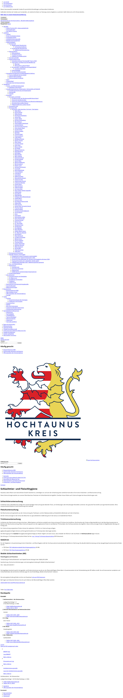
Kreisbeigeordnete (11, 37)
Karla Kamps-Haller (20, 217)
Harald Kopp (18, 226)
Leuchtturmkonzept (20, 69)
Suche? (2, 463)
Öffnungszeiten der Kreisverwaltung (16, 293)
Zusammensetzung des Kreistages (18, 300)
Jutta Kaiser (18, 215)
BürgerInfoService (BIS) (12, 290)
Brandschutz (12, 44)
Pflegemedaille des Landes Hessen (21, 104)
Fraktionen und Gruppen (15, 301)
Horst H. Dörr (18, 200)
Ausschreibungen (11, 286)
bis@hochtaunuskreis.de (14, 606)
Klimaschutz (9, 312)
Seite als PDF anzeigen (6, 646)
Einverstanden (4, 19)
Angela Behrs (18, 198)
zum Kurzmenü (7, 5)
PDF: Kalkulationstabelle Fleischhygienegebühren (22, 547)
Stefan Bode (18, 192)
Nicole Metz (18, 248)
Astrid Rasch (18, 234)
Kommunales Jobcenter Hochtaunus (13, 351)
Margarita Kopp (19, 225)
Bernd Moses (18, 122)
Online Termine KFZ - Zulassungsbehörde (17, 28)
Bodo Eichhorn (19, 186)
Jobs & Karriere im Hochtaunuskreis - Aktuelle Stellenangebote (17, 20)
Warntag (17, 64)
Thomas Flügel (19, 134)
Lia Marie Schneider (20, 237)
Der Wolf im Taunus (11, 31)
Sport (7, 79)
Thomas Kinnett (19, 220)
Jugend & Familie (7, 327)
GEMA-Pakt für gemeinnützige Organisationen (24, 272)
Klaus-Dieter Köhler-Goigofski (23, 190)
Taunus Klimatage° (11, 317)
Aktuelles (5, 26)
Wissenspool (12, 265)
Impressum (6, 696)
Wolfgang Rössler (19, 139)
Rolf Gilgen (18, 153)
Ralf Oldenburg (19, 151)
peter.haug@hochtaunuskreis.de (16, 625)
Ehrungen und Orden (14, 97)
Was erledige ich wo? (11, 292)
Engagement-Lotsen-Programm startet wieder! (24, 256)
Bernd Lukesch (19, 164)
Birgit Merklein (19, 229)
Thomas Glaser (19, 208)
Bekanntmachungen (11, 287)
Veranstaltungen (10, 29)
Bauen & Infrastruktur (9, 324)
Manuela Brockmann (20, 178)
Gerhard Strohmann (20, 167)
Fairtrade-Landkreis (11, 322)
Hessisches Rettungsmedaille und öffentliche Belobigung (27, 101)
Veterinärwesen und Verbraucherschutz (14, 480)
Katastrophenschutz (14, 59)
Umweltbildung (10, 315)
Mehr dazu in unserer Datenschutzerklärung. (13, 14)
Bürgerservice (7, 289)
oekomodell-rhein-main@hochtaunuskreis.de (13, 582)
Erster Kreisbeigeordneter (13, 36)
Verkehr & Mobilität (8, 334)
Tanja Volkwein (19, 172)
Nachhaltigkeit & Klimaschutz (11, 311)
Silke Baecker (18, 195)
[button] (9, 24)
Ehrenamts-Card (13, 106)
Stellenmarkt (12, 282)
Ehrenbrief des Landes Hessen (20, 103)
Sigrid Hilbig (18, 161)
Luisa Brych (18, 173)
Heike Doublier (19, 187)
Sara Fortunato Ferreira (21, 126)
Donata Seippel (19, 159)
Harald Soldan (18, 129)
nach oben (15, 646)
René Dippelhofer (19, 170)
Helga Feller (18, 203)
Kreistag (8, 298)
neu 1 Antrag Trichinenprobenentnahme (43, 536)
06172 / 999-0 (12, 608)
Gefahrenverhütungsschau (22, 50)
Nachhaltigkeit (10, 314)
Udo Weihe (18, 175)
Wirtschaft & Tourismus (9, 335)
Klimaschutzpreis (10, 318)
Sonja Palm (18, 117)
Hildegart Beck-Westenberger (23, 197)
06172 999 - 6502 (12, 640)
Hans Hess (17, 145)
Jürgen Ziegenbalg (19, 243)
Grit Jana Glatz (18, 189)
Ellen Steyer (18, 142)
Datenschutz (15, 270)
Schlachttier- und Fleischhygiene (12, 482)
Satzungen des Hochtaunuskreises (15, 83)
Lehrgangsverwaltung (20, 47)
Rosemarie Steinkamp (21, 115)
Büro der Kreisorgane (12, 306)
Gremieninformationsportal (13, 309)
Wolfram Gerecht (19, 245)
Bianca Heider (18, 147)
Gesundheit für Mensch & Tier (11, 479)
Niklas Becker (18, 114)
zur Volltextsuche (8, 6)
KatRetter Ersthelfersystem (19, 56)
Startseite (6, 476)
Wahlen (8, 304)
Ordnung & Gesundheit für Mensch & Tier (14, 330)
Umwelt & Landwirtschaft (10, 329)
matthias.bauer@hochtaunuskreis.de (17, 633)
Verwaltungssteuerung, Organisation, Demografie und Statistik (23, 89)
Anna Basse (18, 193)
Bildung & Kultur (7, 326)
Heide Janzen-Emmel (20, 181)
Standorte (6, 686)
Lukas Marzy (18, 137)
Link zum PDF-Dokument (38, 577)
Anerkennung (15, 267)
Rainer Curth (18, 165)
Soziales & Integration (9, 332)
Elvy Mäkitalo (18, 228)
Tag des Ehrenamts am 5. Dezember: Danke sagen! (25, 261)
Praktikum (12, 281)
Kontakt (8, 295)
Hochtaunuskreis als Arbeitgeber (18, 276)
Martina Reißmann (20, 162)
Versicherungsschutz (17, 268)
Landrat (8, 34)
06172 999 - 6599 (12, 615)
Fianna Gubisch (19, 136)
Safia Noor (17, 251)
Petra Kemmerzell (19, 218)
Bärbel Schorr (18, 239)
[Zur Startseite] (50, 460)
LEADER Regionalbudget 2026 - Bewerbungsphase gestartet (28, 262)
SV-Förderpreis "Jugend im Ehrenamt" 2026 (23, 257)
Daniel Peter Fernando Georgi (23, 206)
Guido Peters (18, 184)
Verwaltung (6, 84)
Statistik (11, 93)
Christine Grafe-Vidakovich (22, 211)
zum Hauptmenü (7, 3)
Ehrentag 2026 (13, 108)
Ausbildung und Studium (15, 279)
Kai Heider (17, 148)
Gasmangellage (16, 70)
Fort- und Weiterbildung (15, 264)
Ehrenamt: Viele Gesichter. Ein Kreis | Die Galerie (25, 109)
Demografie (12, 92)
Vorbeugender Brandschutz (19, 48)
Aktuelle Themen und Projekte (17, 254)
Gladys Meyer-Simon (20, 231)
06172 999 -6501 (12, 632)
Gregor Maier (18, 118)
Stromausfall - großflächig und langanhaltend (24, 67)
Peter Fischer (18, 204)
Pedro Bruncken (19, 250)
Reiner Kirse (18, 222)
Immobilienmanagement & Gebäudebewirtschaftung (20, 73)
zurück (2, 644)
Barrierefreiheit (7, 693)
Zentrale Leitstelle (14, 58)
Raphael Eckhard (19, 158)
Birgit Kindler (18, 154)
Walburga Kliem (19, 176)
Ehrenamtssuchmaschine (16, 253)
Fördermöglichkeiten (14, 273)
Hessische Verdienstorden (19, 100)
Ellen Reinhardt (19, 236)
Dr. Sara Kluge (18, 223)
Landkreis (6, 33)
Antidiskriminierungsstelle (13, 39)
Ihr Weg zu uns (13, 278)
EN (3, 338)
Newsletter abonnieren (15, 87)
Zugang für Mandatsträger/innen (15, 307)
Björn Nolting (18, 156)
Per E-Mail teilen (8, 589)
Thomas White (19, 242)
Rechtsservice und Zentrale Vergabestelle (17, 284)
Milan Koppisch (19, 247)
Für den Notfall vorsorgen (19, 72)
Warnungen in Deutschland (22, 65)
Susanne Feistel (19, 143)
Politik (5, 297)
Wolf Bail (17, 133)
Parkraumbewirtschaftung (16, 78)
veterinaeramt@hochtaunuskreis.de (17, 616)
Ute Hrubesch (18, 212)
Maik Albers (18, 111)
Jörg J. (16, 214)
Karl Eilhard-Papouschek (21, 201)
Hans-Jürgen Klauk (20, 128)
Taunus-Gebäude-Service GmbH (17, 75)
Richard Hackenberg (20, 120)
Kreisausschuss (10, 303)
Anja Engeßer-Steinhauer (21, 123)
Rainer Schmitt (19, 140)
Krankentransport (17, 54)
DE (1, 338)
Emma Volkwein (19, 240)
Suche (2, 343)
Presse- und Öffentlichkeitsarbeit (15, 86)
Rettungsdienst (13, 51)
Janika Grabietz (19, 209)
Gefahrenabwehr (10, 42)
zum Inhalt (6, 2)
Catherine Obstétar (20, 183)
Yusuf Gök (17, 168)
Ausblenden (3, 17)
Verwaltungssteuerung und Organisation (20, 90)
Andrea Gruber (19, 179)
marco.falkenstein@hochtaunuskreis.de (17, 642)
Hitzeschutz (9, 320)
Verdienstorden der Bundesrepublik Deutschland (25, 98)
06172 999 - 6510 (12, 623)
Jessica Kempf (18, 112)
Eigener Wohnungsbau (15, 76)
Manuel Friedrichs (19, 150)
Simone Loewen (19, 131)
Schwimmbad (10, 81)
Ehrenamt (9, 95)
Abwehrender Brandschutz (19, 45)
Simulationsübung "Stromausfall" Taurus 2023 (24, 61)
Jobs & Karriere (10, 275)
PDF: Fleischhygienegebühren (17, 550)
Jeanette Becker (19, 125)
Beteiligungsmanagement (13, 40)
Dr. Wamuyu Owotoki (20, 232)
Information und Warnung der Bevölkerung (23, 62)
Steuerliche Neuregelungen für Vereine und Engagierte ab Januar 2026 (31, 259)
